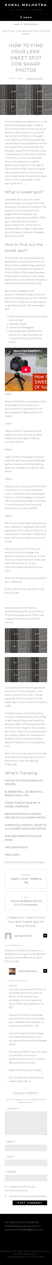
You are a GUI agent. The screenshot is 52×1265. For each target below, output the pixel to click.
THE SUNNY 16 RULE (16, 847)
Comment (13, 1108)
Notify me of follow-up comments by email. (20, 1188)
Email (11, 1156)
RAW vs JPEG (12, 854)
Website (11, 1171)
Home (17, 24)
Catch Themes (36, 1257)
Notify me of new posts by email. (28, 1196)
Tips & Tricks (30, 24)
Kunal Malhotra (26, 5)
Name (11, 1141)
